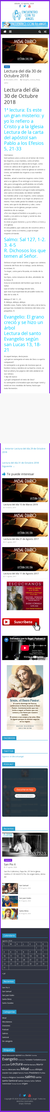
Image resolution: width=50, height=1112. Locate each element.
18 (11, 960)
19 (17, 960)
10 (4, 956)
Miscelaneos (7, 1022)
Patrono (21, 1073)
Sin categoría (7, 1041)
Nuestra (32, 1069)
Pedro (26, 1073)
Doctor (28, 1055)
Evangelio (25, 80)
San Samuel (23, 885)
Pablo (11, 1073)
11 (11, 956)
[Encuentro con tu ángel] (5, 31)
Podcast (5, 1029)
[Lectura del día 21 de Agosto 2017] (25, 514)
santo (5, 1080)
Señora (38, 1081)
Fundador (29, 1059)
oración (5, 1073)
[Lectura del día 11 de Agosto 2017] (25, 548)
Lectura (32, 80)
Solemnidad (6, 1084)
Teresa (14, 1084)
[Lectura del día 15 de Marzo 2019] (25, 479)
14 (30, 956)
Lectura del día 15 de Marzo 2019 (20, 504)
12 (17, 956)
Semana (27, 1081)
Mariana (33, 1065)
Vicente (19, 1084)
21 (30, 960)
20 (24, 960)
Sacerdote (21, 1077)
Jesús (44, 1060)
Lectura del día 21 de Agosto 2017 (21, 539)
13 (24, 956)
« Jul (3, 973)
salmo (6, 83)
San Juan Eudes (25, 898)
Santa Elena (23, 911)
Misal (7, 67)
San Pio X (10, 864)
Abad (4, 1055)
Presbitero (34, 1072)
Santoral (8, 860)
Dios (23, 1055)
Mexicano (12, 1069)
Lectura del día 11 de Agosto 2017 (21, 573)
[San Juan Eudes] (10, 897)
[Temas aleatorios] (45, 31)
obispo (38, 1069)
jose (3, 1065)
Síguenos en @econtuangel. (13, 756)
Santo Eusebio (7, 1003)
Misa (18, 1069)
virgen (25, 1083)
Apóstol (18, 1055)
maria (26, 1064)
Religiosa (5, 1077)
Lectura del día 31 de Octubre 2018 (20, 464)
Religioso (12, 1077)
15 (37, 956)
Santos (20, 1081)
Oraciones (6, 1025)
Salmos (5, 1033)
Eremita (34, 1055)
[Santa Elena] (10, 910)
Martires (5, 1069)
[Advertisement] (25, 418)
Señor (32, 1081)
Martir (39, 1064)
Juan (8, 1064)
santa (38, 1077)
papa (15, 1072)
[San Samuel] (10, 884)
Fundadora (37, 1060)
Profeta (42, 1073)
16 (43, 956)
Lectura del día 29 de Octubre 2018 (23, 450)
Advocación (11, 1055)
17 (4, 960)
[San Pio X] (25, 834)
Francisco (21, 1060)
